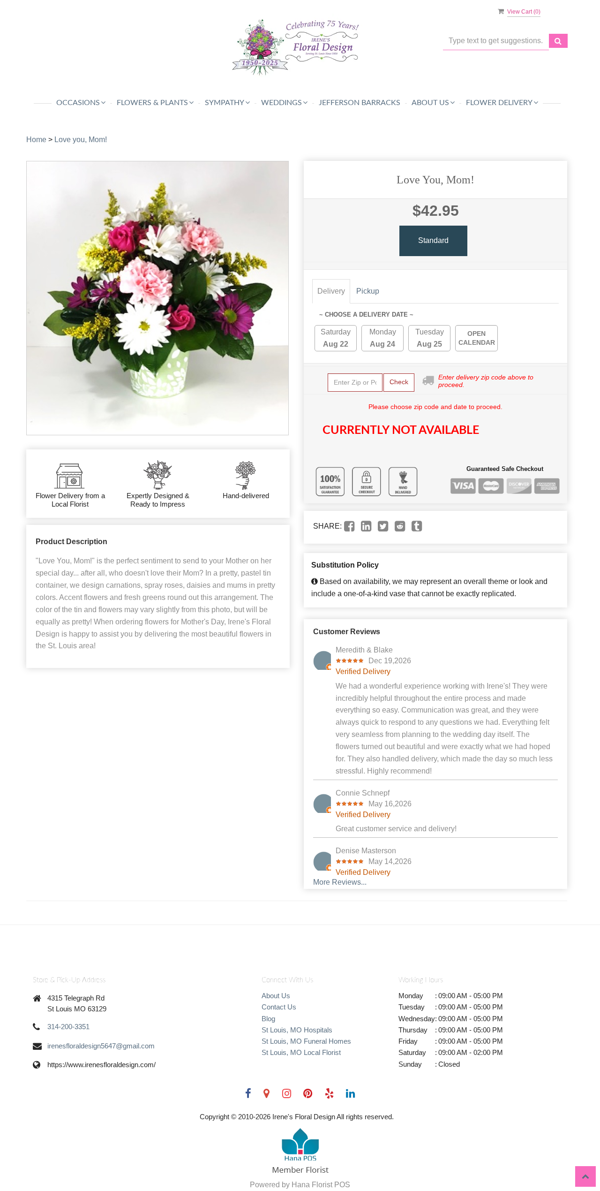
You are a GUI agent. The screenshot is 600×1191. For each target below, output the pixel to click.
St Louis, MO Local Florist (301, 1052)
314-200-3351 (68, 1027)
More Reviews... (340, 882)
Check (399, 382)
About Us (276, 996)
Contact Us (279, 1007)
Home (36, 140)
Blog (268, 1019)
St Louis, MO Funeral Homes (306, 1041)
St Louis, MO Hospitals (297, 1030)
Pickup (367, 291)
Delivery (331, 291)
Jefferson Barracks (359, 102)
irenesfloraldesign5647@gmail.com (101, 1046)
